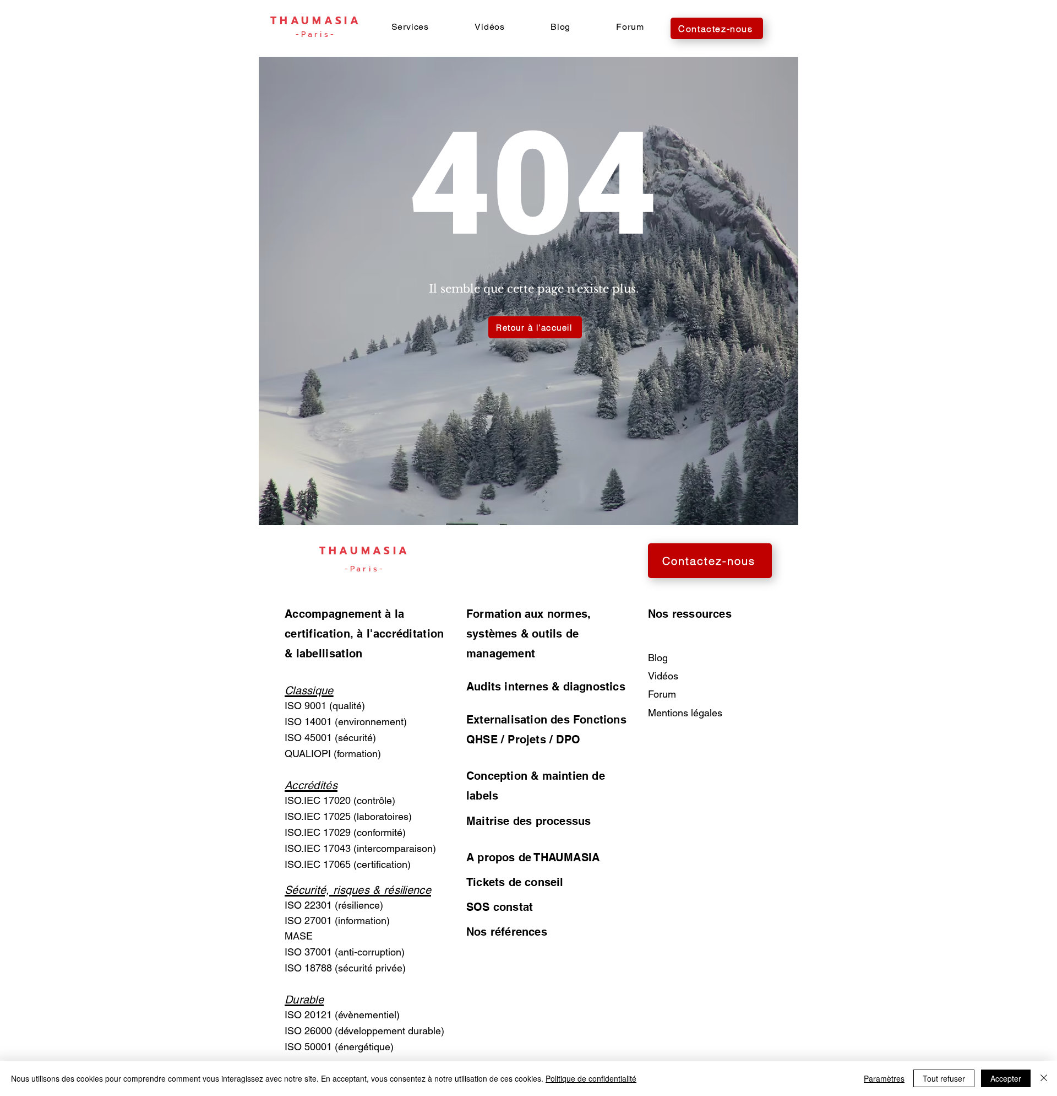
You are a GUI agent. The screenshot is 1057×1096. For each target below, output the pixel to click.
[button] (410, 26)
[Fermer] (1043, 1078)
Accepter (1005, 1078)
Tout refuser (944, 1078)
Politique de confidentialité (591, 1078)
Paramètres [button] (884, 1078)
